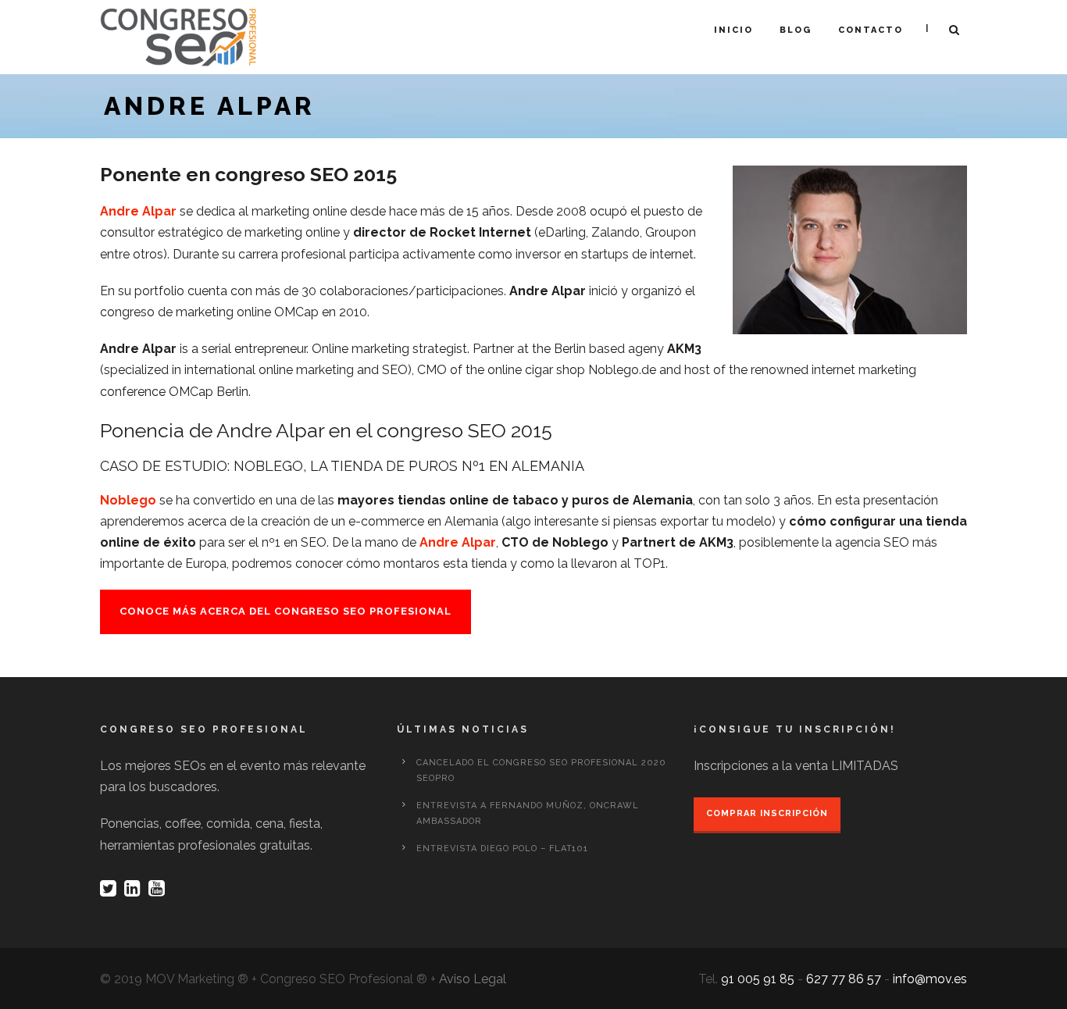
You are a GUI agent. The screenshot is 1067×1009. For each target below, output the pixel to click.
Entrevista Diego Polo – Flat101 (502, 848)
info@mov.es (930, 979)
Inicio (733, 30)
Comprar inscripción (767, 813)
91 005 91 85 (757, 979)
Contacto (870, 30)
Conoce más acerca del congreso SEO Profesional (285, 611)
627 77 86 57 (843, 979)
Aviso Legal (472, 979)
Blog (796, 30)
